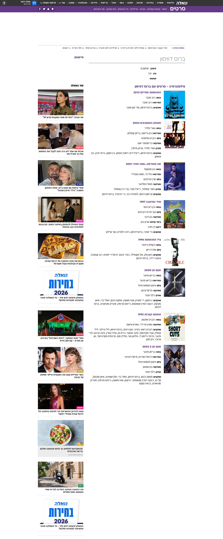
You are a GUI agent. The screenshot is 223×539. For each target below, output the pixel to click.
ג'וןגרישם (147, 133)
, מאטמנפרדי (138, 174)
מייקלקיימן (146, 290)
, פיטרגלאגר (133, 333)
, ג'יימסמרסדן (124, 304)
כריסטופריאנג (145, 143)
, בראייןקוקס (145, 383)
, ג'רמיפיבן (100, 153)
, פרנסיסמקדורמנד (107, 336)
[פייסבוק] (40, 9)
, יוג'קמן (129, 380)
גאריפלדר (149, 128)
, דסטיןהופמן (123, 153)
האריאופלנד (148, 189)
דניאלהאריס (145, 357)
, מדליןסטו (122, 336)
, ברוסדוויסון (108, 194)
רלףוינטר (150, 295)
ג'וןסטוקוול (149, 169)
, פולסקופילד (137, 254)
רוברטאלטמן (148, 319)
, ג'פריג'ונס (125, 254)
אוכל (114, 3)
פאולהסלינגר (145, 184)
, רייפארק (140, 300)
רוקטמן (65, 48)
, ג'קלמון (150, 339)
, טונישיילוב (111, 232)
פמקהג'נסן (146, 376)
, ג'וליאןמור (134, 336)
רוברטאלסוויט (148, 138)
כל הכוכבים (123, 9)
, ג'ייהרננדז (121, 194)
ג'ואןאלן (148, 254)
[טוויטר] (44, 9)
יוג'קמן (148, 300)
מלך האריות (77, 48)
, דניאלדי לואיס (111, 254)
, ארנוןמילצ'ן (137, 148)
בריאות (104, 3)
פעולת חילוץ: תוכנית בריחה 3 (132, 48)
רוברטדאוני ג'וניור (143, 329)
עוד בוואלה (77, 85)
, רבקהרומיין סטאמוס (143, 304)
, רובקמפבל (97, 254)
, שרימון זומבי (133, 107)
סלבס (130, 3)
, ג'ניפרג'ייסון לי (147, 336)
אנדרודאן (151, 249)
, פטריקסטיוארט (108, 304)
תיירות (94, 3)
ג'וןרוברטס (149, 207)
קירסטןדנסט (145, 194)
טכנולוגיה (82, 3)
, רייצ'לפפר (136, 189)
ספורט (160, 3)
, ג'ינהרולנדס (124, 232)
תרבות (140, 3)
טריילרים (134, 9)
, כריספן (122, 333)
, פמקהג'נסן (117, 300)
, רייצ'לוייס (135, 153)
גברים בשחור (90, 48)
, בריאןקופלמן (134, 133)
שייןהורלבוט (149, 179)
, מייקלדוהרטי (132, 357)
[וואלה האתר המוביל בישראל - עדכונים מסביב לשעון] (181, 3)
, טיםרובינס (100, 333)
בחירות (150, 3)
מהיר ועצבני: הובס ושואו (157, 48)
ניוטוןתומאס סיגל (147, 285)
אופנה (71, 3)
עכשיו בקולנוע (153, 9)
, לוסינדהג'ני (133, 194)
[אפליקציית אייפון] (48, 9)
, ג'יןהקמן (111, 153)
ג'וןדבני (148, 217)
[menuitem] (168, 3)
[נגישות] (4, 3)
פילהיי (148, 174)
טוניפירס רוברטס (147, 212)
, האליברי (106, 300)
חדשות (170, 3)
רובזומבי (150, 97)
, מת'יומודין (112, 333)
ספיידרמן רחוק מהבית (108, 48)
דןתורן (151, 227)
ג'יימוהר (148, 232)
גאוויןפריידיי (146, 324)
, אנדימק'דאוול (147, 333)
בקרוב (142, 9)
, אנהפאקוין (129, 300)
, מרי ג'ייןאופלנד (122, 189)
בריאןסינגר (149, 275)
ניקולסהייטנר (148, 245)
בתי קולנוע (111, 9)
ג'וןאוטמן (147, 367)
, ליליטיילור (105, 329)
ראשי (164, 9)
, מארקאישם (133, 324)
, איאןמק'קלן (99, 376)
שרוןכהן (145, 222)
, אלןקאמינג (112, 376)
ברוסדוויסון (146, 107)
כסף (122, 3)
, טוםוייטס (129, 329)
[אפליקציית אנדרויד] (52, 9)
